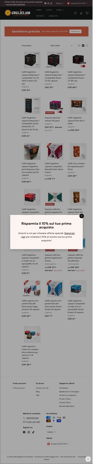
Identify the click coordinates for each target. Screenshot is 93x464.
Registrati (69, 233)
